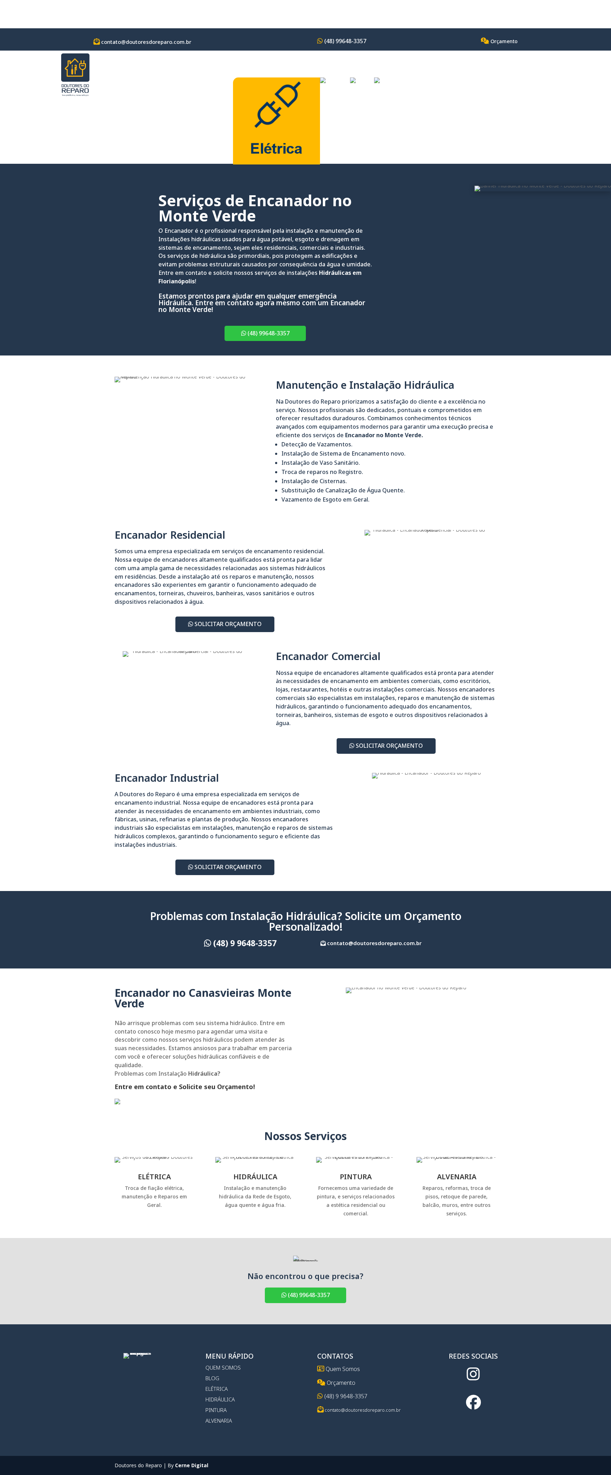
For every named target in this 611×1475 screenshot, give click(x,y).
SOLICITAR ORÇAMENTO (227, 624)
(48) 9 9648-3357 (244, 943)
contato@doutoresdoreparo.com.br (145, 41)
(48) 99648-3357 (344, 41)
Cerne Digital (191, 1465)
